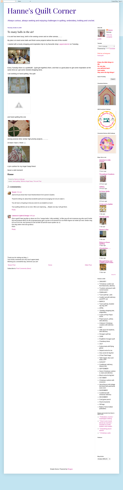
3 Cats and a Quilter (106, 204)
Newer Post (11, 265)
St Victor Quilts (104, 191)
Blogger (70, 469)
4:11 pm (19, 192)
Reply (14, 209)
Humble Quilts (104, 217)
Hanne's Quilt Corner (41, 10)
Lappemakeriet (64, 44)
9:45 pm (32, 215)
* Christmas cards (105, 433)
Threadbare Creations (106, 174)
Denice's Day (103, 229)
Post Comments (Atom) (23, 268)
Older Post (88, 265)
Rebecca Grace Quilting (104, 243)
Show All (113, 274)
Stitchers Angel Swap (27, 181)
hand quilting (16, 181)
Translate (112, 48)
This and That (37, 181)
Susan (14, 192)
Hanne (110, 30)
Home (50, 265)
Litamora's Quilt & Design (20, 215)
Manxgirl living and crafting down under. (106, 261)
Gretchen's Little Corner (105, 160)
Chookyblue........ (105, 248)
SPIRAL (102, 187)
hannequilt (100, 55)
